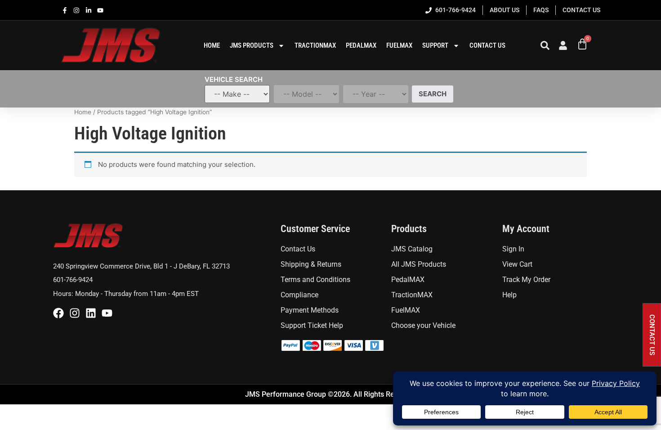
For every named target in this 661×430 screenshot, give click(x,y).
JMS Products (251, 45)
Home (82, 112)
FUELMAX (399, 45)
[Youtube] (107, 313)
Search (433, 94)
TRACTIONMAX (315, 45)
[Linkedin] (90, 313)
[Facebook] (58, 313)
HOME (212, 45)
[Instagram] (74, 313)
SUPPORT (435, 45)
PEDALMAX (361, 45)
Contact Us (487, 45)
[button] (652, 335)
